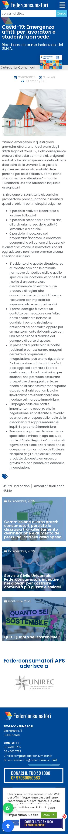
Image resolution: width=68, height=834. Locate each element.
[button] (62, 5)
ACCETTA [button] (49, 815)
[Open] (8, 826)
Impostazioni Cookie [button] (23, 815)
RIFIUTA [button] (15, 822)
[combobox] (28, 13)
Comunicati (27, 67)
